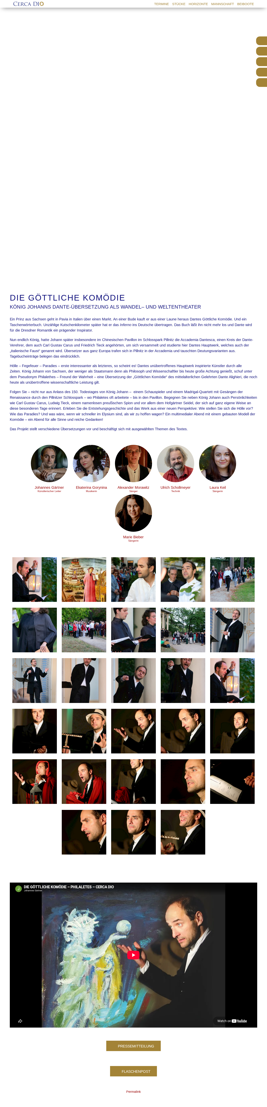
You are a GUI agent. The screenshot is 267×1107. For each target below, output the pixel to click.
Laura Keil (218, 489)
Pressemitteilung (136, 1046)
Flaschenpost (136, 1071)
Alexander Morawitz (133, 489)
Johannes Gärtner (49, 489)
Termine (161, 4)
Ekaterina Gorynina (91, 489)
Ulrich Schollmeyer (176, 489)
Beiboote (245, 4)
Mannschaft (222, 4)
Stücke (178, 4)
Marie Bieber (133, 538)
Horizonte (198, 4)
